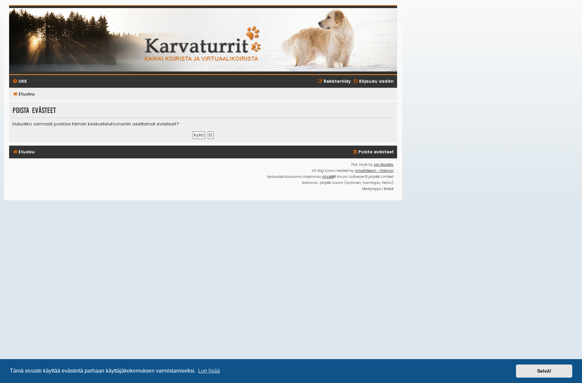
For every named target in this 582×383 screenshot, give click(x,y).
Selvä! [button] (544, 371)
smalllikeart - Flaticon (374, 170)
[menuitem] (373, 152)
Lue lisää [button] (209, 371)
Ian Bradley (384, 164)
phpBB (327, 176)
